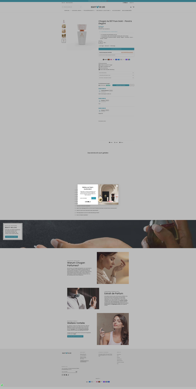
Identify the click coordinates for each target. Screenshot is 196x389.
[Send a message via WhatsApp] (2, 385)
